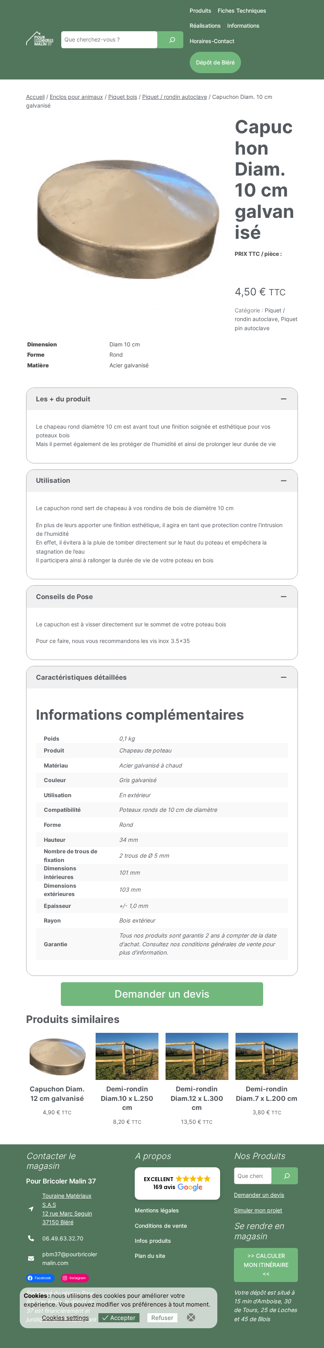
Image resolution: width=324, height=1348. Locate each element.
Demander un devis (162, 994)
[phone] (31, 1238)
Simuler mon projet (258, 1210)
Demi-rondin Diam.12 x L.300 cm (197, 1098)
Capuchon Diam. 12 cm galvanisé (57, 1093)
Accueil (35, 96)
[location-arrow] (31, 1209)
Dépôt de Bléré (215, 62)
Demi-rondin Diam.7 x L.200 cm (267, 1093)
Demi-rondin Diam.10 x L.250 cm (127, 1098)
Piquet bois (122, 96)
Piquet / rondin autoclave (174, 96)
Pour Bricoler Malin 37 (61, 1181)
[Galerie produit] (127, 217)
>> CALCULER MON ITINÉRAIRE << (266, 1264)
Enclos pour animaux (76, 96)
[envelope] (31, 1258)
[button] (177, 1183)
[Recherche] (172, 39)
